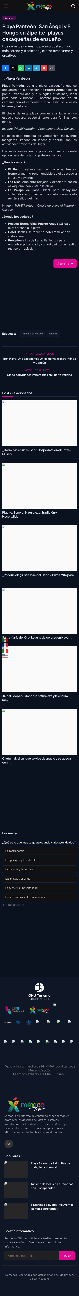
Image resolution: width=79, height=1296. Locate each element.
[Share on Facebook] (5, 68)
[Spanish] (5, 639)
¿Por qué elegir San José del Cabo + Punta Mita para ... (38, 577)
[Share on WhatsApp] (21, 68)
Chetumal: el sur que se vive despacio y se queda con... (36, 760)
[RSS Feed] (8, 1144)
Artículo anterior (42, 353)
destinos (53, 333)
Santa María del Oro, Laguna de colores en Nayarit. (37, 637)
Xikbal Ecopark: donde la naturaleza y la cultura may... (35, 698)
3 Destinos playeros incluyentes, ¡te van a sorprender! (52, 1206)
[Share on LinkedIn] (28, 68)
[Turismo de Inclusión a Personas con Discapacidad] (16, 1190)
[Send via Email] (44, 68)
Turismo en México (32, 333)
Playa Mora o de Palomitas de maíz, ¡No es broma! (50, 1165)
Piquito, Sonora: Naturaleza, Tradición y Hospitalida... (29, 514)
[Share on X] (13, 68)
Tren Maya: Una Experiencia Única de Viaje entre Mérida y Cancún (39, 360)
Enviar (67, 1255)
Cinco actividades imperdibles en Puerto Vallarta (39, 374)
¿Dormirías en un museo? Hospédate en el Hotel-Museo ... (36, 452)
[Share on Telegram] (36, 68)
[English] (5, 656)
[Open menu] (5, 6)
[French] (5, 645)
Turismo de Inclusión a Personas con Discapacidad (52, 1186)
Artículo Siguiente (37, 370)
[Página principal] (39, 6)
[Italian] (5, 651)
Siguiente (63, 263)
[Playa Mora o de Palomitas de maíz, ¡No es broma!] (16, 1169)
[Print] (52, 68)
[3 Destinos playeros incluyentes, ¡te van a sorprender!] (16, 1211)
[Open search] (73, 6)
